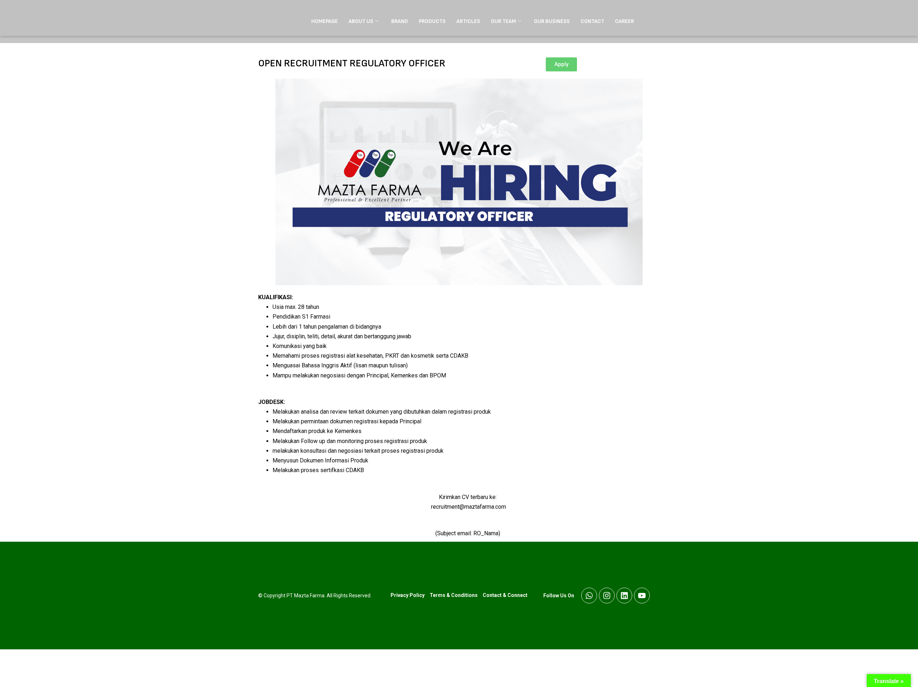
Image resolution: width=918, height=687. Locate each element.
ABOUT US (361, 21)
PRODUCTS (432, 21)
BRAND (399, 21)
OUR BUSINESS (552, 21)
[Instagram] (607, 595)
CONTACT (592, 21)
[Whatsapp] (589, 595)
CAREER (624, 21)
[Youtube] (642, 595)
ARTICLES (468, 21)
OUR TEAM (503, 21)
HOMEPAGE (324, 21)
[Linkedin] (624, 595)
